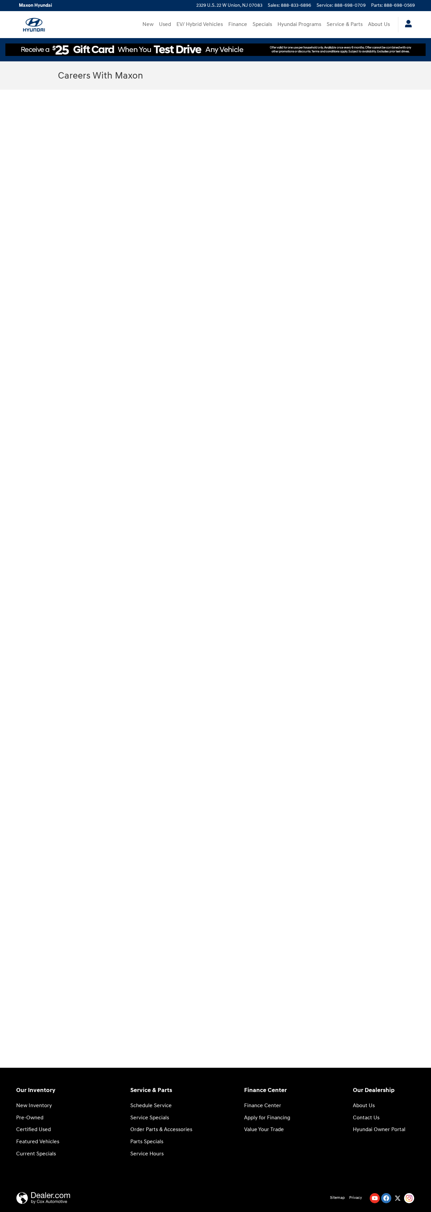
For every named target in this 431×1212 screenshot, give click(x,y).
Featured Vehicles (37, 1142)
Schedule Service (151, 1105)
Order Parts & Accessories (161, 1129)
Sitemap (337, 1197)
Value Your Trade (264, 1129)
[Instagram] (409, 1198)
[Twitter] (398, 1198)
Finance (237, 24)
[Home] (34, 24)
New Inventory (34, 1105)
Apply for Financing (267, 1118)
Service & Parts (345, 24)
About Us (379, 24)
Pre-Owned (29, 1118)
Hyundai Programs (299, 24)
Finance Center (262, 1105)
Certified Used (33, 1129)
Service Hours (147, 1154)
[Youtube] (375, 1198)
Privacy (355, 1197)
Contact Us (366, 1118)
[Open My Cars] (406, 24)
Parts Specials (146, 1142)
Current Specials (36, 1154)
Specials (262, 24)
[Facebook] (386, 1198)
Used (165, 24)
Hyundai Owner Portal (379, 1129)
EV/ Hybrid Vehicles (199, 24)
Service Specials (149, 1118)
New (148, 24)
